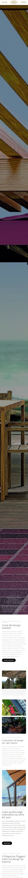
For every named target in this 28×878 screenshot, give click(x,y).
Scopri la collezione (9, 660)
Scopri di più (7, 843)
